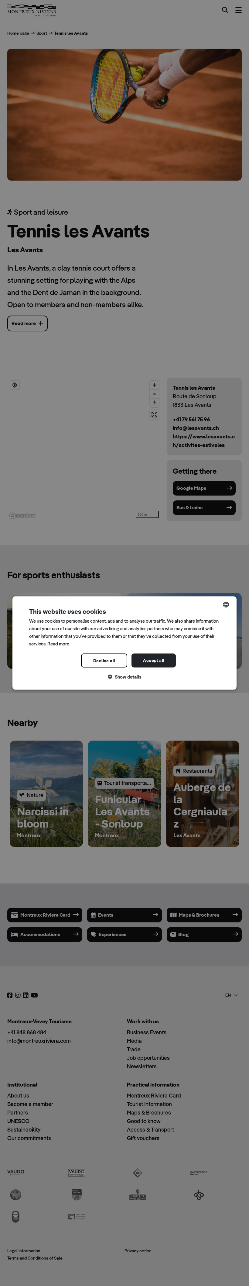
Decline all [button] (104, 660)
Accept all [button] (153, 660)
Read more (58, 643)
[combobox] (226, 605)
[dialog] (124, 643)
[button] (124, 677)
